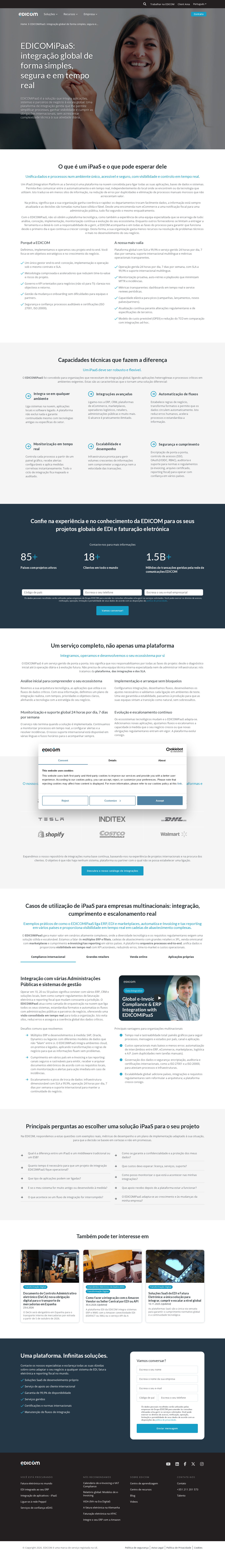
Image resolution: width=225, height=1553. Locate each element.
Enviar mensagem (167, 1428)
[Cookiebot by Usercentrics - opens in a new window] (168, 750)
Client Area (184, 4)
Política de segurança (137, 1547)
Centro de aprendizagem (144, 1483)
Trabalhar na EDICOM (162, 4)
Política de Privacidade (178, 1547)
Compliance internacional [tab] (48, 957)
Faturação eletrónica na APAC (100, 1513)
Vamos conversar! (112, 610)
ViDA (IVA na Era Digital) (96, 1501)
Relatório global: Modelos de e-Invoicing (100, 1493)
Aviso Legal (157, 1547)
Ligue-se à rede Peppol (33, 1501)
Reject (65, 800)
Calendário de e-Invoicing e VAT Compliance (101, 1484)
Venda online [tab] (138, 957)
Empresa (89, 14)
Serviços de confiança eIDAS (36, 1507)
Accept (160, 800)
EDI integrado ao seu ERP (35, 1489)
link (179, 783)
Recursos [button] (69, 14)
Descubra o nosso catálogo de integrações (112, 870)
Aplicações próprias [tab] (181, 957)
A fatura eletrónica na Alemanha (101, 1507)
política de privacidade (156, 600)
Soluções (49, 14)
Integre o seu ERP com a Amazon (101, 1519)
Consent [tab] (63, 760)
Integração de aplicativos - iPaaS (39, 1495)
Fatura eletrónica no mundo (36, 1483)
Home (24, 24)
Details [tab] (113, 760)
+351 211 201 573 (187, 1489)
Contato (199, 14)
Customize (110, 800)
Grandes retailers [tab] (97, 957)
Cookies (198, 1547)
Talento (181, 1495)
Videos (134, 1501)
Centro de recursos (141, 1489)
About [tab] (162, 760)
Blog (132, 1495)
